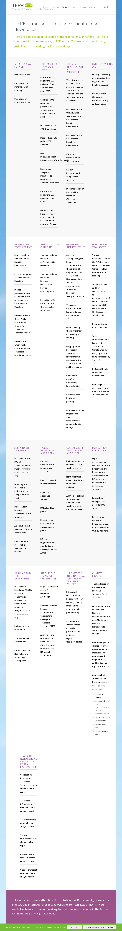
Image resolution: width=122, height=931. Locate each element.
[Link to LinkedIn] (108, 7)
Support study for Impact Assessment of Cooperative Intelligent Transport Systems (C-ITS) (48, 616)
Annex (43, 553)
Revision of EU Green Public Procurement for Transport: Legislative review (22, 348)
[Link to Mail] (104, 7)
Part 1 (104, 594)
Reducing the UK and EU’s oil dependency (100, 372)
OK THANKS (74, 927)
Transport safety (28, 819)
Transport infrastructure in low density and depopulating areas (74, 312)
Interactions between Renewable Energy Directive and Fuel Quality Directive (100, 524)
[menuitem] (45, 7)
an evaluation (101, 701)
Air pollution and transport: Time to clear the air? (23, 529)
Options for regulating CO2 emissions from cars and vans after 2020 (47, 84)
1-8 (107, 356)
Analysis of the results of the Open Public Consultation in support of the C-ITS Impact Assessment (48, 645)
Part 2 (98, 597)
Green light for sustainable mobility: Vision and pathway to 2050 (21, 491)
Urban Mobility (27, 854)
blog (16, 475)
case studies (100, 724)
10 (99, 360)
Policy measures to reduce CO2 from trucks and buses (75, 464)
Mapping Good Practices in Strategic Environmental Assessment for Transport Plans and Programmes (74, 356)
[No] (119, 927)
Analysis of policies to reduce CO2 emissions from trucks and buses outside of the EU (75, 503)
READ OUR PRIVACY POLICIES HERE (99, 927)
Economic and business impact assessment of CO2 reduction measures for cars (48, 217)
